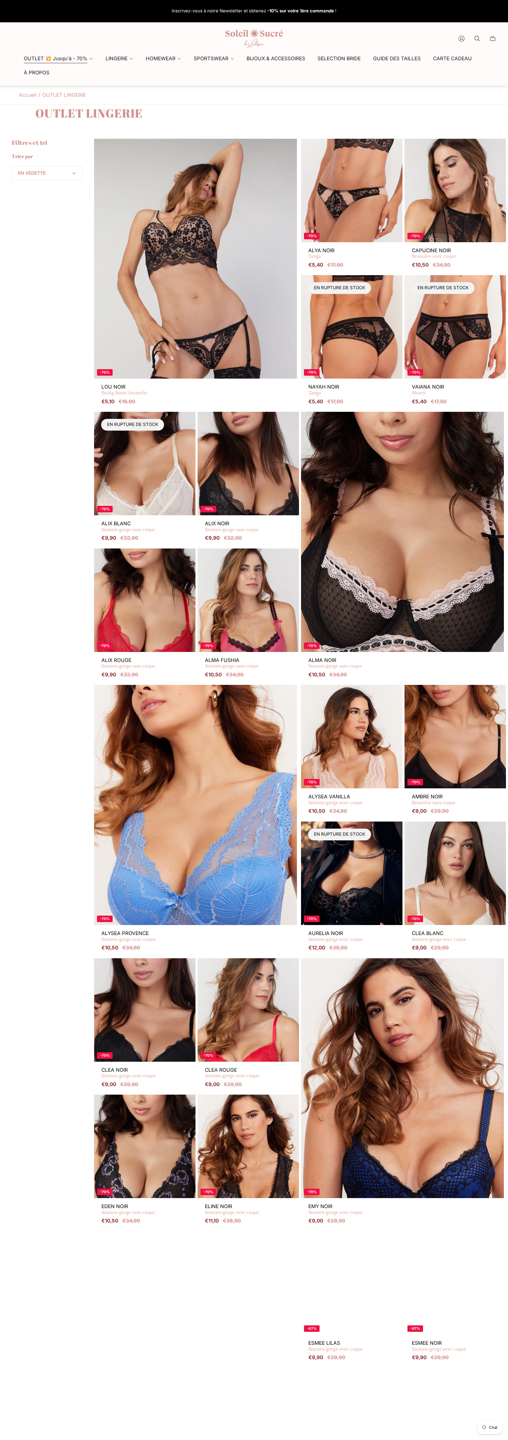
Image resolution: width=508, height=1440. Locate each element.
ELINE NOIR (232, 1209)
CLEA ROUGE (232, 1073)
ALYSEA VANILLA (335, 799)
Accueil (27, 95)
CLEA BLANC (439, 936)
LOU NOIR (124, 390)
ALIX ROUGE (128, 663)
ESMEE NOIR (439, 1346)
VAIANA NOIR (428, 390)
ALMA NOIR (335, 663)
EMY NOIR (335, 1209)
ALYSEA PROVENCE (128, 936)
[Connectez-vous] (461, 38)
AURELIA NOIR (335, 936)
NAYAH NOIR (323, 390)
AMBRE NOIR (433, 799)
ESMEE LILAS (335, 1346)
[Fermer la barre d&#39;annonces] (493, 11)
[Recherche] (477, 38)
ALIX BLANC (128, 526)
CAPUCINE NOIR (434, 253)
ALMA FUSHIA (232, 663)
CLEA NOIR (128, 1073)
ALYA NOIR (321, 253)
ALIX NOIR (232, 526)
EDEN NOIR (128, 1209)
